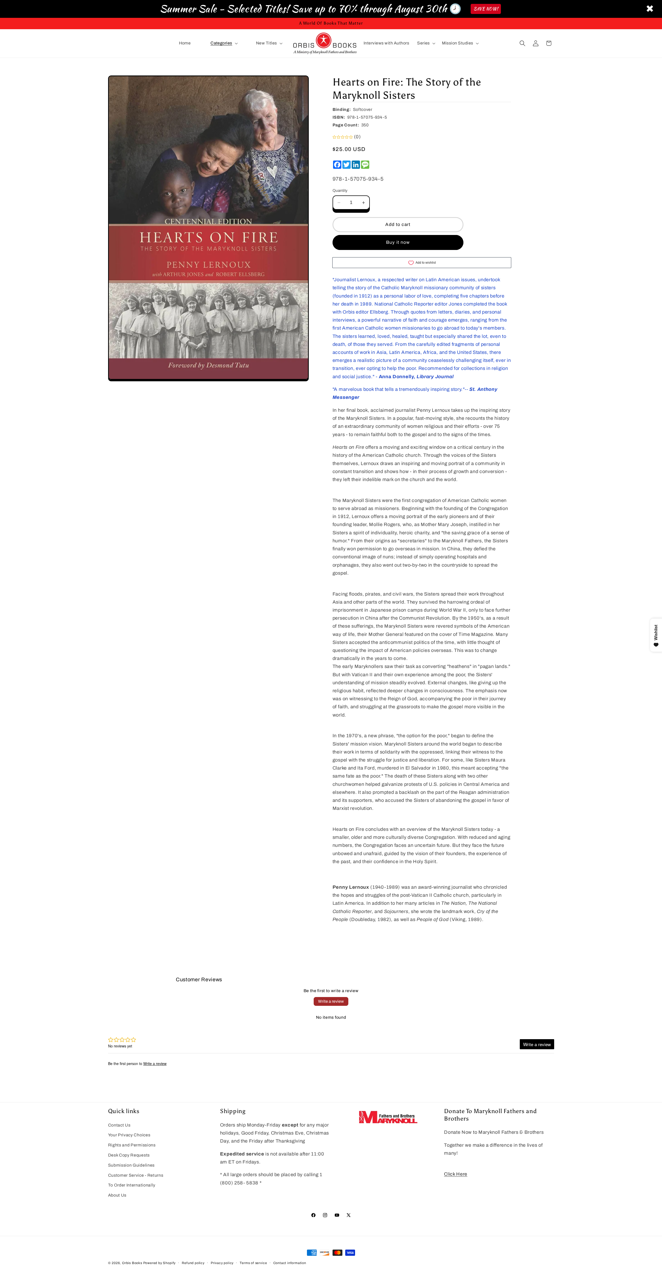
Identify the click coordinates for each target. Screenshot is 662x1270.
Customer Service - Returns (135, 1175)
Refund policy (193, 1263)
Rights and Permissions (132, 1145)
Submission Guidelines (131, 1165)
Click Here (455, 1174)
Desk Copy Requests (129, 1155)
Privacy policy (222, 1263)
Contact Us (119, 1125)
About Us (117, 1195)
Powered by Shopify (159, 1263)
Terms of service (253, 1263)
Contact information (289, 1263)
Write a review (331, 1001)
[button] (223, 43)
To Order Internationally (132, 1185)
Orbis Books (132, 1263)
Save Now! (485, 9)
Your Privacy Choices (129, 1135)
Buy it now (398, 242)
